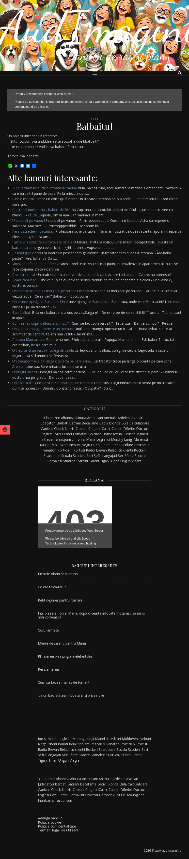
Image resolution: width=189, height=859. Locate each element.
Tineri (114, 461)
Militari (45, 444)
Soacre (140, 455)
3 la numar (51, 417)
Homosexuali (112, 434)
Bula (124, 423)
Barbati (62, 423)
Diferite (129, 428)
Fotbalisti (80, 434)
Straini (83, 461)
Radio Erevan (96, 450)
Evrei (57, 434)
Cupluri (116, 428)
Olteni (95, 444)
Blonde (114, 423)
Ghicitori (94, 434)
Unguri (125, 461)
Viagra (137, 461)
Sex (121, 455)
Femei (67, 434)
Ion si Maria (86, 439)
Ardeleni (124, 417)
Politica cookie (49, 822)
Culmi (106, 428)
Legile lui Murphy (109, 439)
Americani (95, 417)
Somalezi (54, 461)
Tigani (105, 461)
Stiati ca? (70, 461)
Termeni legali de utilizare (58, 830)
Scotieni (79, 455)
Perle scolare (122, 444)
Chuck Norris (64, 428)
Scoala (66, 455)
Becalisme (90, 423)
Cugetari (95, 428)
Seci (94, 119)
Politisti (79, 450)
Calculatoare (139, 423)
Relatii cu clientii (120, 450)
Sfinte (129, 455)
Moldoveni (59, 444)
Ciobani (81, 428)
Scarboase (52, 455)
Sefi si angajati (105, 455)
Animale (110, 417)
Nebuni (74, 444)
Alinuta (80, 417)
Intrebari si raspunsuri (58, 439)
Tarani (94, 461)
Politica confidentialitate (57, 826)
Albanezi (67, 417)
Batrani (75, 423)
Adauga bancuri (50, 818)
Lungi (128, 439)
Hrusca (129, 434)
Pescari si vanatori (105, 744)
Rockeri (140, 450)
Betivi (103, 423)
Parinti (106, 444)
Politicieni (64, 450)
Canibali (47, 428)
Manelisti (141, 439)
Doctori (142, 428)
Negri (85, 444)
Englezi (46, 434)
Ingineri (142, 434)
